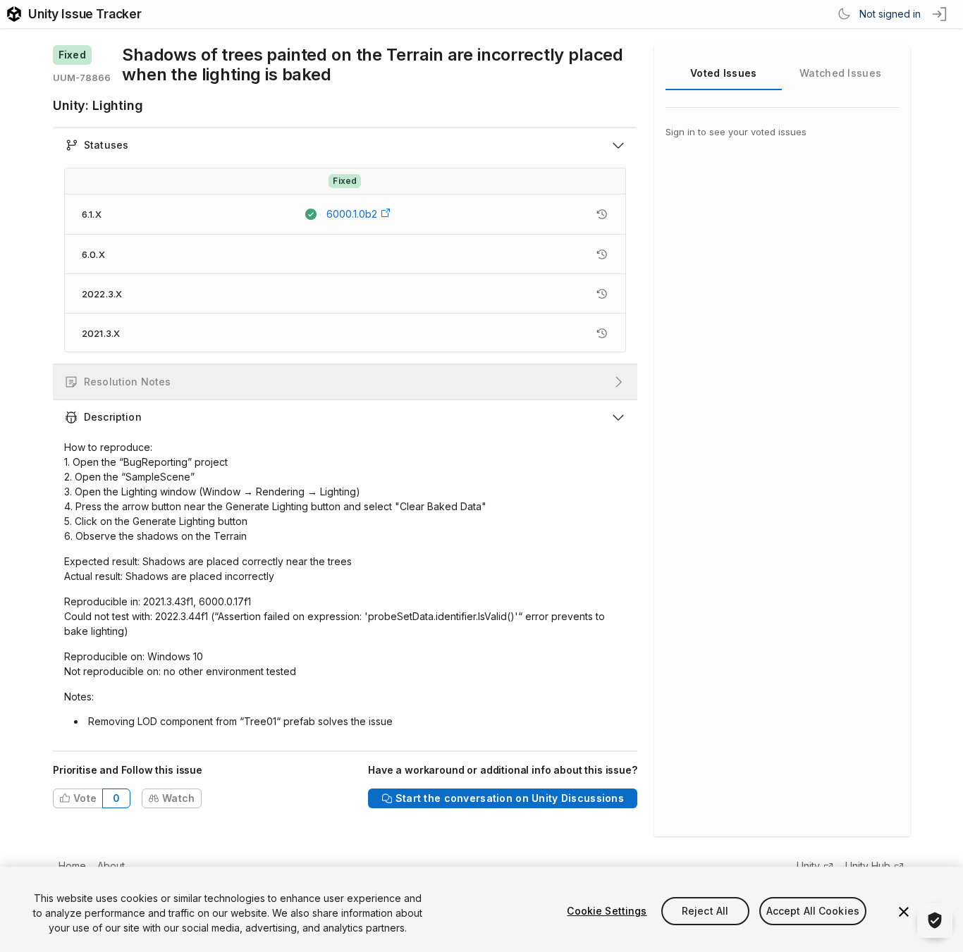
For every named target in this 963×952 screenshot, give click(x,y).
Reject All (705, 911)
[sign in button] (940, 14)
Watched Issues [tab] (840, 73)
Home (72, 866)
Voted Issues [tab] (723, 73)
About (111, 866)
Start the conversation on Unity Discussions (509, 798)
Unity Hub (867, 866)
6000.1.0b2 (351, 214)
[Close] (903, 911)
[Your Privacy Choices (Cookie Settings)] (934, 920)
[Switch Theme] (844, 14)
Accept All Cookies (813, 911)
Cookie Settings (606, 911)
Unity (808, 866)
